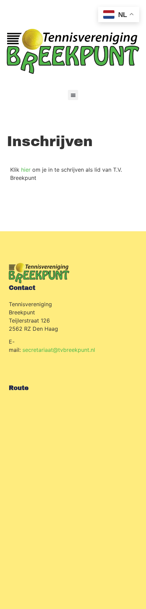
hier (26, 169)
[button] (73, 95)
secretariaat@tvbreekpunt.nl (58, 349)
